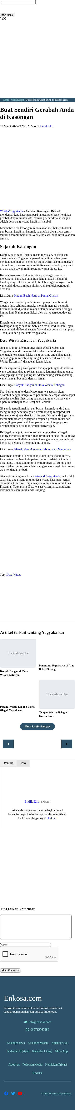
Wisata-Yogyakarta (11, 211)
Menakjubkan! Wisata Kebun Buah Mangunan (42, 449)
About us (14, 1064)
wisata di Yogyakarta (47, 476)
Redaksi (37, 1073)
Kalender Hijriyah (18, 1051)
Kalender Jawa (16, 1042)
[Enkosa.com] (18, 11)
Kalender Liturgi (42, 1051)
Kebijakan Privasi (56, 1064)
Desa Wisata (13, 574)
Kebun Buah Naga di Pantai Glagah (36, 295)
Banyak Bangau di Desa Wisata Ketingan (39, 385)
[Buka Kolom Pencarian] (3, 19)
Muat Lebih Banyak (37, 726)
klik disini (50, 818)
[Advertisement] (37, 60)
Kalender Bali (59, 1042)
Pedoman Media (32, 1064)
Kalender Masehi (38, 1042)
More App (61, 1051)
